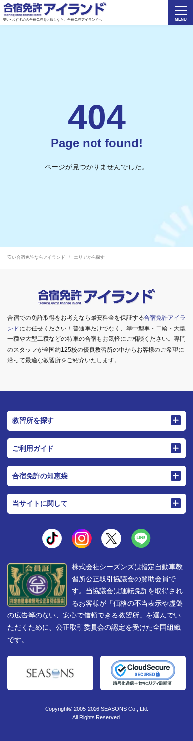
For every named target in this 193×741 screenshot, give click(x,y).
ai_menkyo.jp (82, 538)
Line (141, 538)
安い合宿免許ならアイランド (36, 257)
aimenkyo (111, 538)
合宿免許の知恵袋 (40, 476)
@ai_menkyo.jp (52, 538)
